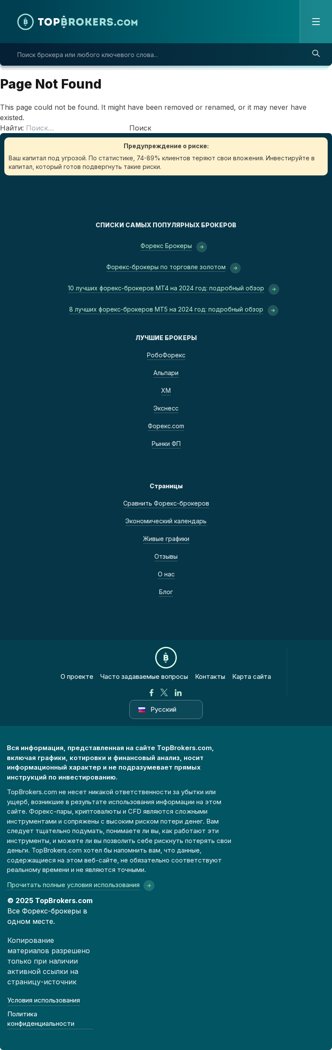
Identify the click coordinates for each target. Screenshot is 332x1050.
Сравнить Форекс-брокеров (166, 503)
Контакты (210, 676)
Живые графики (166, 538)
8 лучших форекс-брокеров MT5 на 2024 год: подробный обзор (166, 309)
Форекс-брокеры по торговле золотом (166, 266)
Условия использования (43, 1000)
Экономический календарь (166, 521)
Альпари (166, 372)
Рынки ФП (166, 443)
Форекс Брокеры (166, 245)
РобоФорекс (166, 355)
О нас (166, 574)
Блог (166, 591)
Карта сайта (251, 676)
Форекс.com (166, 426)
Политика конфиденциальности (40, 1019)
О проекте (77, 676)
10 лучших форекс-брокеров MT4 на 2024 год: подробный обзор (166, 288)
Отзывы (166, 556)
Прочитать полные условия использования (73, 885)
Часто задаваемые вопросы (144, 676)
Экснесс (166, 408)
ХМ (166, 390)
